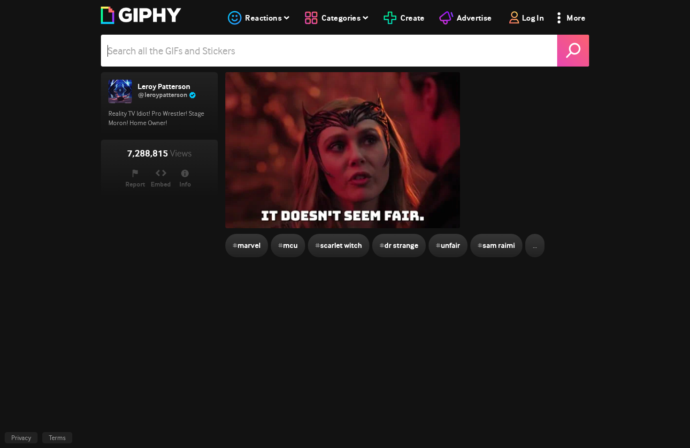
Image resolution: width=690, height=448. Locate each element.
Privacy (21, 437)
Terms (57, 437)
